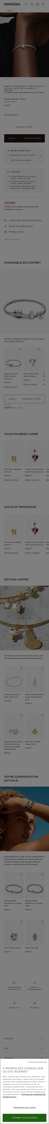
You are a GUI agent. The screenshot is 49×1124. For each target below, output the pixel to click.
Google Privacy (9, 1097)
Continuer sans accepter (37, 1062)
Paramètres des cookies (24, 1107)
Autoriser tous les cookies (24, 1118)
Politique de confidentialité (33, 1094)
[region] (24, 1091)
